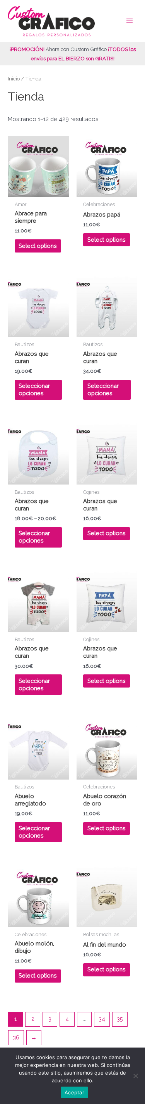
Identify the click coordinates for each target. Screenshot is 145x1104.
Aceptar (74, 1092)
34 (102, 1018)
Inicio (14, 78)
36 (16, 1037)
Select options (38, 245)
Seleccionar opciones (34, 389)
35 (120, 1018)
